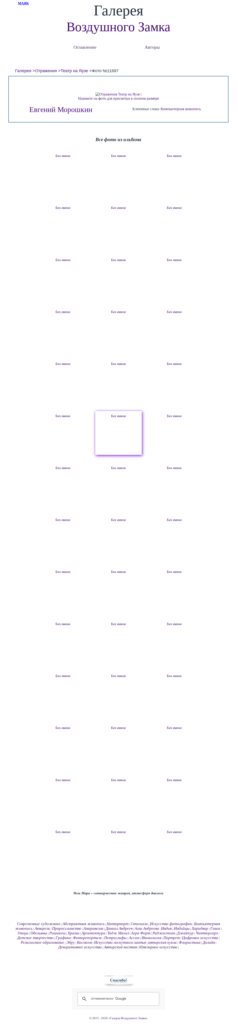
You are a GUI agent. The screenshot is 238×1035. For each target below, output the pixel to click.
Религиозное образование (42, 942)
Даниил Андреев (119, 928)
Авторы (152, 47)
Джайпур (185, 933)
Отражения (46, 70)
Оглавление (84, 47)
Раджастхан (163, 933)
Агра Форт (140, 933)
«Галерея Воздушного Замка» (128, 1018)
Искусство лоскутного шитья (120, 942)
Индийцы (182, 928)
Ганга (215, 928)
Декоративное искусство (80, 947)
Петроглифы (115, 938)
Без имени (63, 156)
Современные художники (38, 924)
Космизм (84, 942)
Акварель (42, 928)
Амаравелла (93, 928)
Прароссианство (66, 928)
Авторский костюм (120, 947)
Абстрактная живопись (84, 924)
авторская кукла (162, 942)
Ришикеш (57, 933)
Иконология (151, 938)
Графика (63, 938)
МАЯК (23, 3)
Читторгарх (207, 933)
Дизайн (209, 942)
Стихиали (139, 924)
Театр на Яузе (74, 70)
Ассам (134, 938)
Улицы (22, 933)
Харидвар (200, 928)
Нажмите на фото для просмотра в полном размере (118, 98)
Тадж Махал (118, 933)
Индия (166, 928)
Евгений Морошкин (60, 109)
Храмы (73, 933)
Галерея (23, 70)
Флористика (190, 942)
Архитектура (93, 933)
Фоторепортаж (87, 938)
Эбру (70, 942)
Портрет (171, 938)
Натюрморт (118, 924)
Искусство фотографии (171, 924)
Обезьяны (38, 933)
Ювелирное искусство (158, 947)
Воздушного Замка (118, 27)
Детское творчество (35, 938)
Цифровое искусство (200, 938)
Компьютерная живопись (181, 109)
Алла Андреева (147, 928)
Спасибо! (118, 980)
